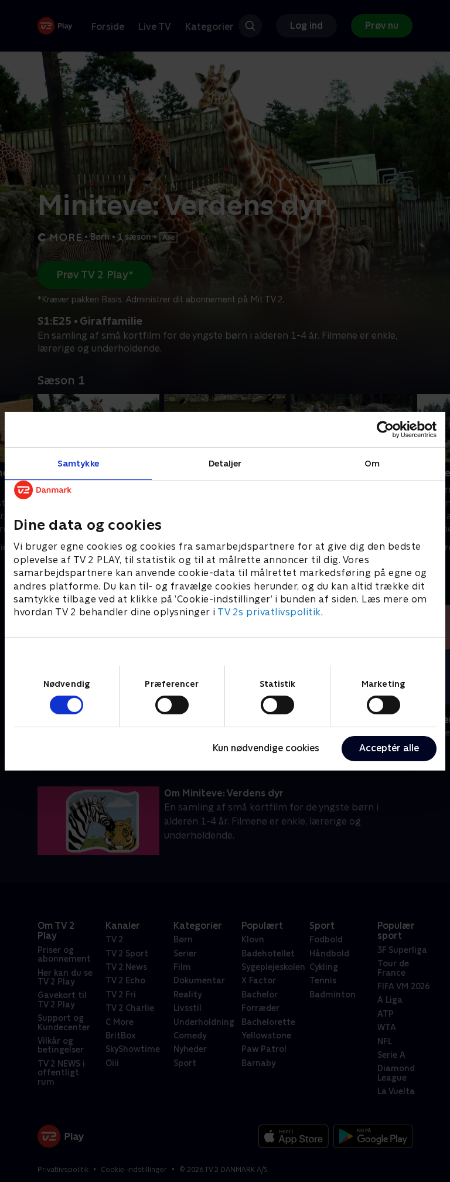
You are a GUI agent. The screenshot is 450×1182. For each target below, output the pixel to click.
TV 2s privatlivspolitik (269, 612)
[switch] (172, 705)
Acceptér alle (389, 748)
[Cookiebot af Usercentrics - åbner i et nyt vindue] (385, 429)
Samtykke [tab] (78, 463)
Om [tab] (372, 463)
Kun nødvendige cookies (266, 748)
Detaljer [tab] (225, 463)
